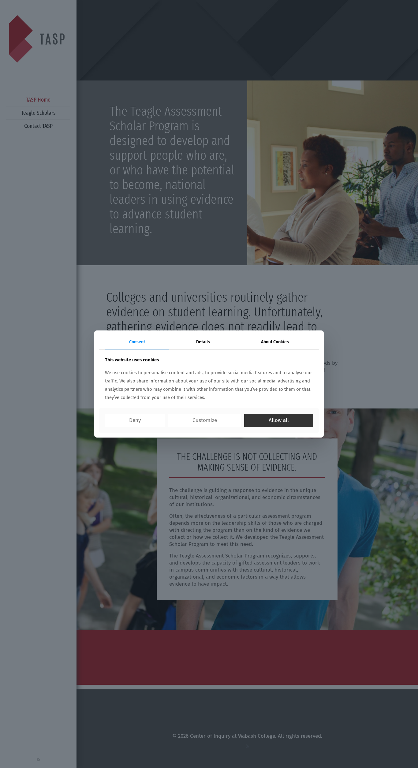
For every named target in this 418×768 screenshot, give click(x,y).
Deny (135, 420)
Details (203, 342)
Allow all (279, 420)
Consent (137, 342)
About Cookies (275, 342)
